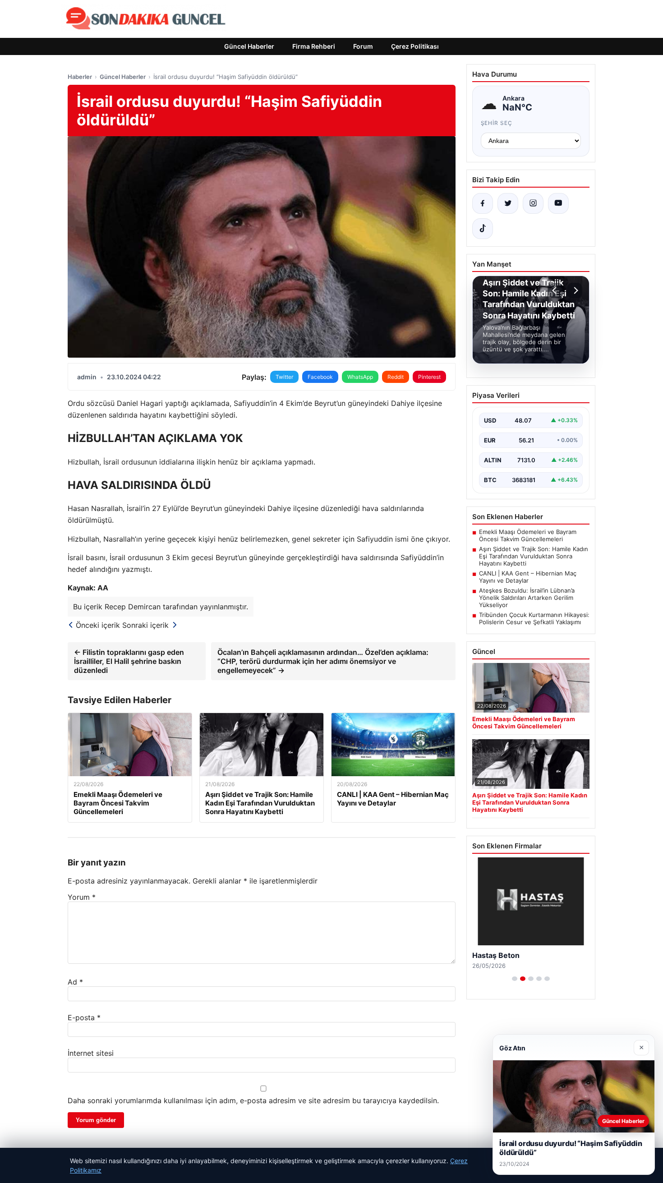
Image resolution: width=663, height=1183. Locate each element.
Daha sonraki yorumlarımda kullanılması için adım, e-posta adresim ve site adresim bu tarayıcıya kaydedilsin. (253, 1100)
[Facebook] (482, 203)
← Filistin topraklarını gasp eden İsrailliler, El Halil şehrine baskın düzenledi (129, 661)
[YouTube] (558, 203)
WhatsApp (360, 376)
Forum (363, 46)
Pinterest (429, 376)
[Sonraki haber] (574, 290)
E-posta (84, 1017)
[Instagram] (533, 203)
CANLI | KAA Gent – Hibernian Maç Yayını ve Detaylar (527, 577)
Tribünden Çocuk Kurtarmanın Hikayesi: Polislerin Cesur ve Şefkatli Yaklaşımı (534, 618)
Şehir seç (497, 123)
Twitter (284, 376)
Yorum (82, 897)
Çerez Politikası (415, 46)
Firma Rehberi (313, 46)
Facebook (320, 376)
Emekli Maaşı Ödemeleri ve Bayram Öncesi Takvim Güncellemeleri (527, 535)
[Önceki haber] (555, 290)
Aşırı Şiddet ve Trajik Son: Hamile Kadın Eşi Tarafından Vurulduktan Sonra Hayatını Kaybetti (533, 556)
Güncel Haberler (249, 46)
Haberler (80, 76)
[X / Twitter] (507, 203)
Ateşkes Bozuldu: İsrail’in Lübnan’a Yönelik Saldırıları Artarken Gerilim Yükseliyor (527, 597)
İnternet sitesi (91, 1053)
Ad (75, 981)
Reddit (395, 376)
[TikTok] (482, 228)
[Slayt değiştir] (514, 978)
